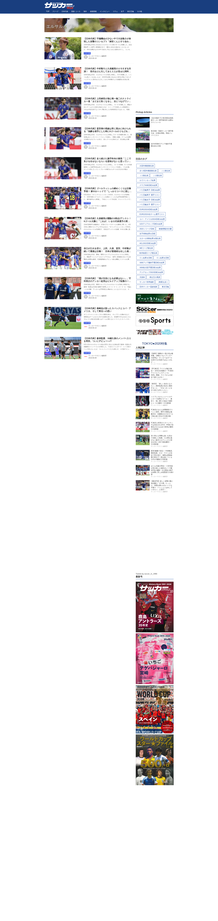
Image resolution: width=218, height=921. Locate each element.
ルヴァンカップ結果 (147, 180)
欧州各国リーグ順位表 (148, 253)
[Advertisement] (154, 70)
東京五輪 (165, 287)
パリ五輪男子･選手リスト (150, 195)
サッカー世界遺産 (147, 282)
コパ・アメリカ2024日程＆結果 (152, 219)
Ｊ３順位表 (157, 175)
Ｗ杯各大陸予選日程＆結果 (150, 267)
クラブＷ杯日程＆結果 (148, 185)
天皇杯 (142, 277)
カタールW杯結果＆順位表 (150, 238)
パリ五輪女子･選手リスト (150, 204)
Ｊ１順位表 (165, 171)
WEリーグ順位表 (146, 248)
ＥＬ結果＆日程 (163, 258)
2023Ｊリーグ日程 (147, 229)
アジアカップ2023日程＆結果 (151, 272)
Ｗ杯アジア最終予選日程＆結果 (152, 263)
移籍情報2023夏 (165, 229)
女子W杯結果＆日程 (147, 234)
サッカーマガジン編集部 (97, 56)
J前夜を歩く (163, 282)
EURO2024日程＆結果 (148, 209)
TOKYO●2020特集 (154, 343)
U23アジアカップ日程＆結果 (151, 224)
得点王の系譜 (154, 277)
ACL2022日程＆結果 (148, 243)
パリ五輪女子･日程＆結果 (150, 200)
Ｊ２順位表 (144, 175)
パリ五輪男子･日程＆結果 (150, 190)
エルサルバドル (60, 26)
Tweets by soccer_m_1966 (146, 574)
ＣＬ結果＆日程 (146, 258)
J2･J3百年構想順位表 (148, 171)
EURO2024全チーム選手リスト (152, 214)
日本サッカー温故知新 (148, 287)
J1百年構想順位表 (147, 166)
